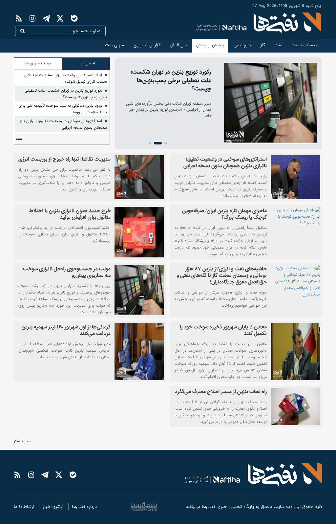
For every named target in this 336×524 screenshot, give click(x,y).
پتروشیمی (242, 45)
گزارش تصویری (147, 45)
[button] (165, 143)
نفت (278, 45)
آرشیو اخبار (53, 506)
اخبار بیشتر (23, 441)
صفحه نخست (304, 45)
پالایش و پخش (210, 45)
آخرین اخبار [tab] (86, 63)
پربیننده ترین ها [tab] (38, 63)
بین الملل (178, 45)
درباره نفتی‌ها (84, 506)
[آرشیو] (18, 139)
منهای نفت (114, 45)
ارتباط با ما (24, 506)
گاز (263, 45)
